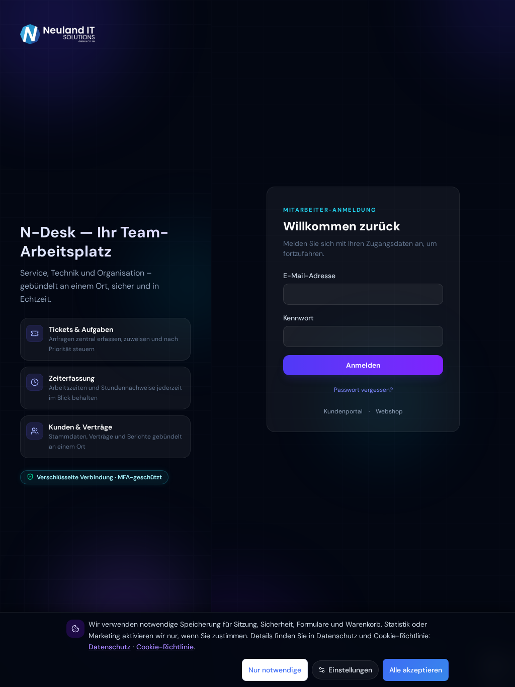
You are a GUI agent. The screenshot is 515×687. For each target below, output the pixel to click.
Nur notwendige (274, 669)
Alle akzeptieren (415, 669)
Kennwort (298, 317)
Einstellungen (350, 669)
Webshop (389, 411)
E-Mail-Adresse (309, 275)
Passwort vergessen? (363, 390)
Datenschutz (110, 646)
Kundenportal (343, 411)
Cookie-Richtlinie (165, 646)
